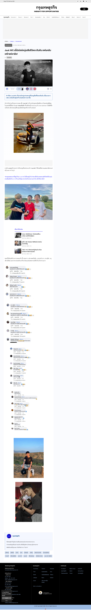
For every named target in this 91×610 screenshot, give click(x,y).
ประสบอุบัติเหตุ (46, 552)
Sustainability (37, 17)
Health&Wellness (55, 17)
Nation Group (72, 569)
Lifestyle (67, 17)
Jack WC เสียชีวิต (48, 556)
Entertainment (19, 41)
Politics (62, 17)
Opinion (78, 17)
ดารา (21, 552)
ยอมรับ (6, 598)
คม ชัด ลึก (80, 569)
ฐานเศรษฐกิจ (80, 573)
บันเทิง (17, 552)
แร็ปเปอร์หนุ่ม (31, 556)
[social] (78, 1)
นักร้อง (31, 552)
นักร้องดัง (26, 552)
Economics (13, 17)
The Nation (63, 569)
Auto (44, 17)
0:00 (11, 89)
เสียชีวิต (12, 552)
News (73, 17)
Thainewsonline (64, 573)
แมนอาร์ (25, 556)
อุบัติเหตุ (7, 552)
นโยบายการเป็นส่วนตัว (45, 581)
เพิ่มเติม (3, 595)
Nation (71, 571)
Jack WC (20, 556)
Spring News (80, 571)
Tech (31, 17)
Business (26, 17)
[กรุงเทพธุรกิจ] (6, 17)
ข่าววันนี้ (7, 556)
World (48, 17)
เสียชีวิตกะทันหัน (39, 556)
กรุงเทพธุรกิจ (63, 571)
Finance (19, 17)
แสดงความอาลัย (38, 552)
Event (84, 17)
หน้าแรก (6, 41)
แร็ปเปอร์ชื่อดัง (13, 556)
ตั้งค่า (7, 600)
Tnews (71, 573)
